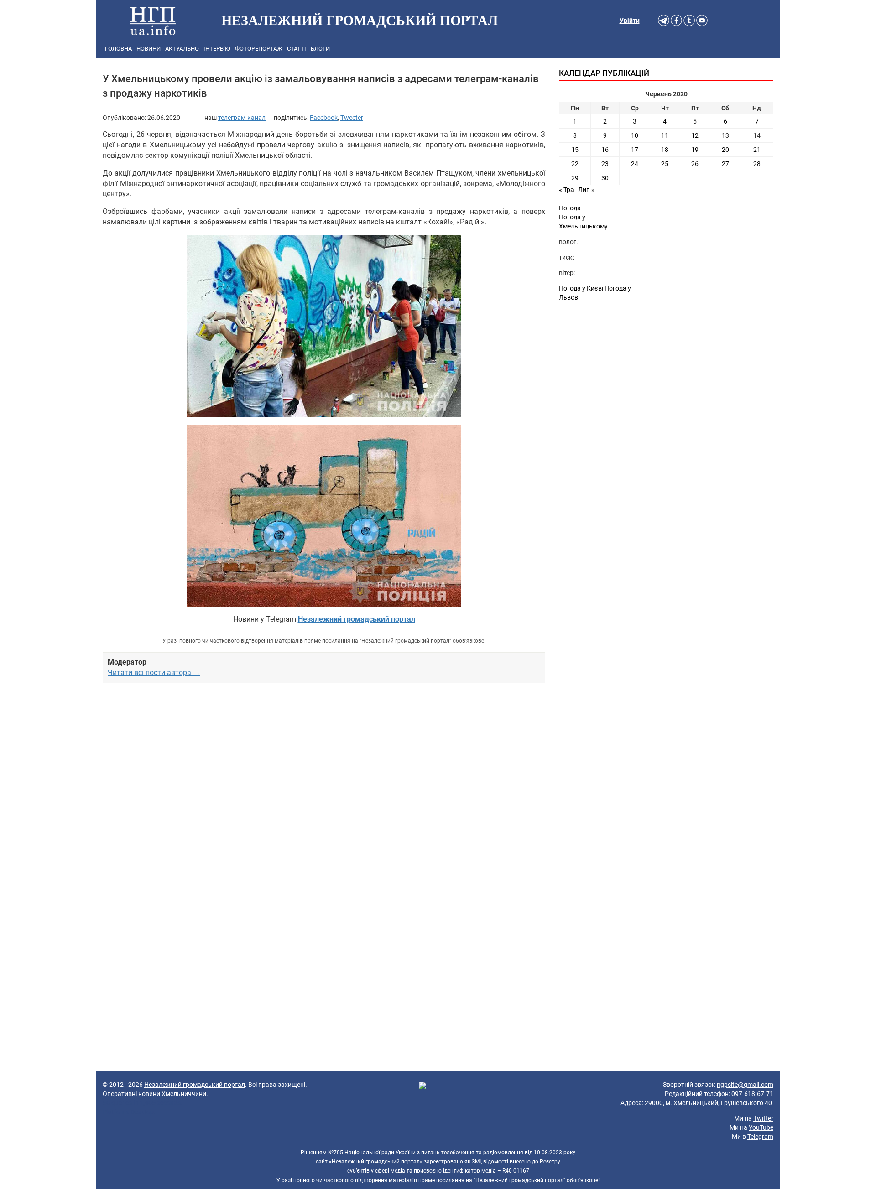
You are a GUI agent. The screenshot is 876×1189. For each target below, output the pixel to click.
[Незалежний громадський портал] (153, 20)
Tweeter (351, 117)
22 (575, 163)
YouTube (761, 1127)
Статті (296, 48)
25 (664, 163)
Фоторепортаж (258, 48)
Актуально (182, 48)
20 (725, 149)
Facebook (324, 117)
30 (605, 178)
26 (695, 163)
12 (695, 135)
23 (605, 163)
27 (725, 163)
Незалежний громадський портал (194, 1084)
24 (634, 163)
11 (664, 135)
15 (575, 149)
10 (634, 135)
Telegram (760, 1136)
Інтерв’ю (216, 48)
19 (695, 149)
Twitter (763, 1118)
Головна (118, 48)
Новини (148, 48)
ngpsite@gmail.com (745, 1084)
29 (575, 178)
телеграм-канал (242, 117)
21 (757, 149)
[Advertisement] (324, 795)
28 (757, 163)
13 (725, 135)
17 (634, 149)
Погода (570, 208)
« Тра (566, 189)
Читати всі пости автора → (154, 672)
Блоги (320, 48)
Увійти (630, 20)
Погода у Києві (581, 288)
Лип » (586, 189)
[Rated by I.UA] (438, 1089)
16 (605, 149)
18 (664, 149)
